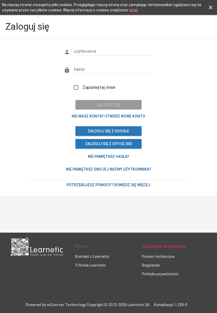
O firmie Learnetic (90, 265)
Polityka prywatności (160, 274)
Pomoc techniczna (158, 256)
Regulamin (151, 265)
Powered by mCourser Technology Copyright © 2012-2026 (88, 305)
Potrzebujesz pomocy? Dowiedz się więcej (108, 185)
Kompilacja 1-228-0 (170, 305)
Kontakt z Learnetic (92, 256)
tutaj (133, 10)
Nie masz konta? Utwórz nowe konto (108, 116)
